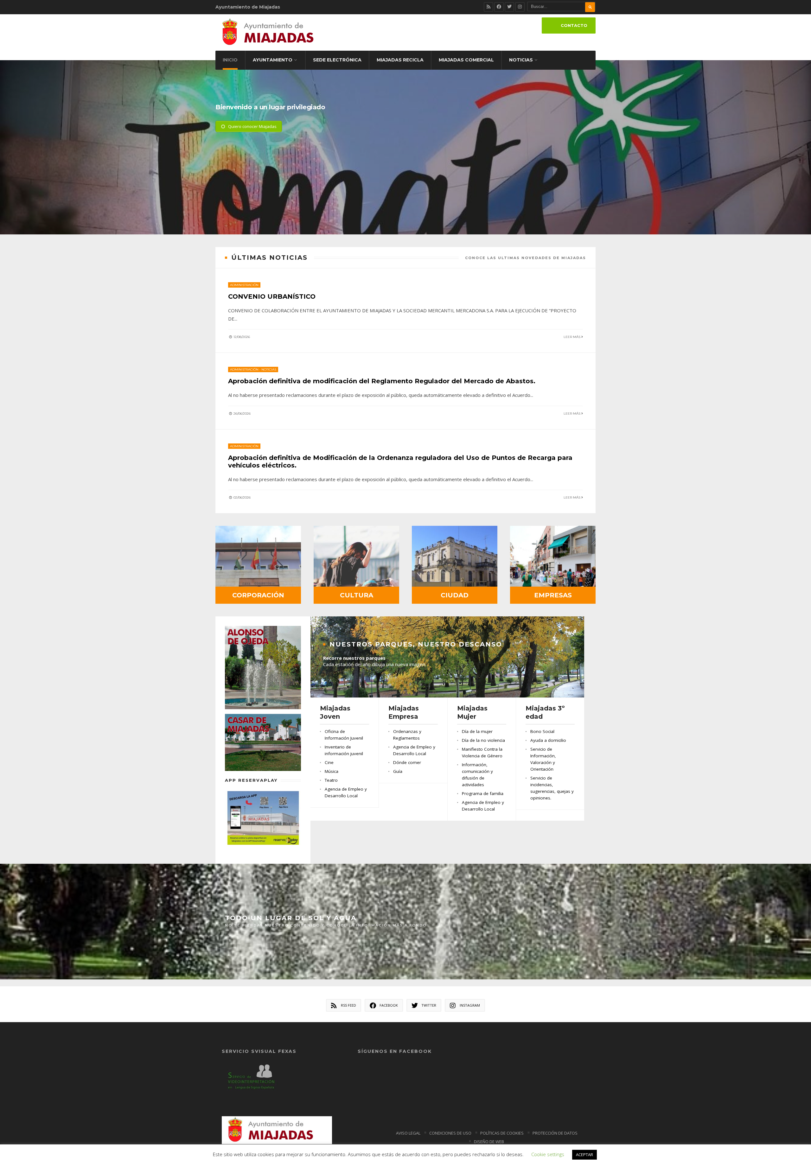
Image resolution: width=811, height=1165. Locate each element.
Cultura (356, 595)
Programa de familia (482, 793)
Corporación (258, 595)
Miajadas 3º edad (545, 712)
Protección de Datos (555, 1133)
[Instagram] (520, 7)
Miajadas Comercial (466, 60)
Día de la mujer (477, 731)
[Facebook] (499, 7)
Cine (329, 762)
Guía (397, 771)
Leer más (572, 337)
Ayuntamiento (272, 60)
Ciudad (455, 595)
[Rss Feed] (488, 7)
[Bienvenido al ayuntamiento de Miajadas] (405, 197)
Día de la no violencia (483, 740)
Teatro (331, 780)
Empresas (553, 595)
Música (331, 771)
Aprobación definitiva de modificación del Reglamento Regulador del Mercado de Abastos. (381, 381)
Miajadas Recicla (400, 60)
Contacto (574, 25)
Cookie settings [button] (547, 1154)
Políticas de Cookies (502, 1133)
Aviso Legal (408, 1133)
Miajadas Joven (335, 712)
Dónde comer (407, 762)
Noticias (521, 60)
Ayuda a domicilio (548, 740)
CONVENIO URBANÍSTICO (272, 296)
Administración (244, 285)
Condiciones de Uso (450, 1133)
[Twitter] (509, 7)
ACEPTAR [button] (584, 1154)
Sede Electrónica (337, 60)
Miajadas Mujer (472, 712)
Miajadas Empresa (403, 712)
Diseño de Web (489, 1141)
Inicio (230, 60)
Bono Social (542, 731)
